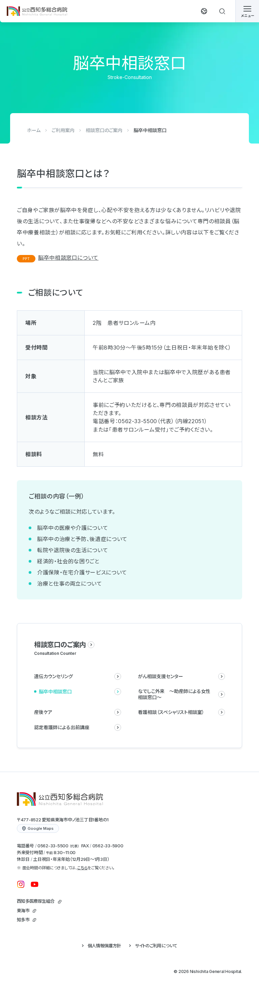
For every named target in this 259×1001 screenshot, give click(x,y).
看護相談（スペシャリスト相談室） (171, 712)
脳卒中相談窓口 (55, 691)
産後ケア (43, 712)
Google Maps (41, 828)
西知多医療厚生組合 (35, 901)
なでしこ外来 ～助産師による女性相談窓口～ (174, 694)
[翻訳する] (204, 11)
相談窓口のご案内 (104, 130)
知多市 (23, 919)
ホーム (33, 130)
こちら (82, 867)
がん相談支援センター (160, 676)
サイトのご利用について (156, 945)
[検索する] (222, 11)
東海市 (23, 910)
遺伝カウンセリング (53, 676)
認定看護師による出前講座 (61, 727)
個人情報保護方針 (104, 945)
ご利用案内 (63, 130)
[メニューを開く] (247, 11)
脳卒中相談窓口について (68, 257)
